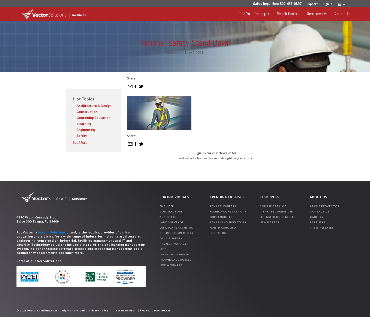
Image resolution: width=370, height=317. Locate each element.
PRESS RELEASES (322, 227)
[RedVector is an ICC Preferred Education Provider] (96, 277)
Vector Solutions (52, 232)
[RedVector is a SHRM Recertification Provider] (127, 276)
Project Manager (174, 243)
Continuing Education (93, 117)
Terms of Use (125, 310)
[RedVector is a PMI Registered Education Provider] (66, 277)
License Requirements (277, 216)
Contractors (171, 211)
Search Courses (288, 13)
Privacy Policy (98, 310)
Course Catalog (273, 206)
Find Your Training (252, 13)
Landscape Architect (177, 227)
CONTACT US (319, 211)
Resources (315, 13)
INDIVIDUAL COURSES (175, 259)
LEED (163, 249)
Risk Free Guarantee (276, 211)
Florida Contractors (228, 211)
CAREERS (316, 216)
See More (80, 142)
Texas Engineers (223, 206)
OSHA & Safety (171, 238)
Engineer (167, 206)
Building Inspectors (176, 233)
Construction (87, 111)
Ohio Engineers (222, 216)
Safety (81, 135)
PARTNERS (317, 222)
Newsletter (269, 222)
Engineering (85, 129)
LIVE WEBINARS (171, 265)
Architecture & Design (94, 105)
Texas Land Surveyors (228, 222)
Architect (168, 216)
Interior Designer (174, 254)
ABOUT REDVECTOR (324, 206)
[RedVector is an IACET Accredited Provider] (35, 277)
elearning (83, 123)
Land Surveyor (172, 222)
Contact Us (342, 13)
